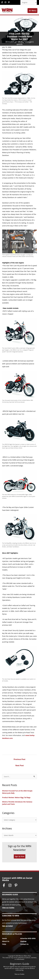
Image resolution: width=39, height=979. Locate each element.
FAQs (4, 944)
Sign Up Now (19, 856)
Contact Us (24, 944)
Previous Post (19, 759)
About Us (5, 941)
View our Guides (8, 908)
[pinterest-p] (9, 2)
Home (4, 938)
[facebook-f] (2, 2)
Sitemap (23, 941)
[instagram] (5, 2)
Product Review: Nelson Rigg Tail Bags (16, 797)
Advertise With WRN (28, 938)
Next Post (19, 765)
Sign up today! (7, 926)
